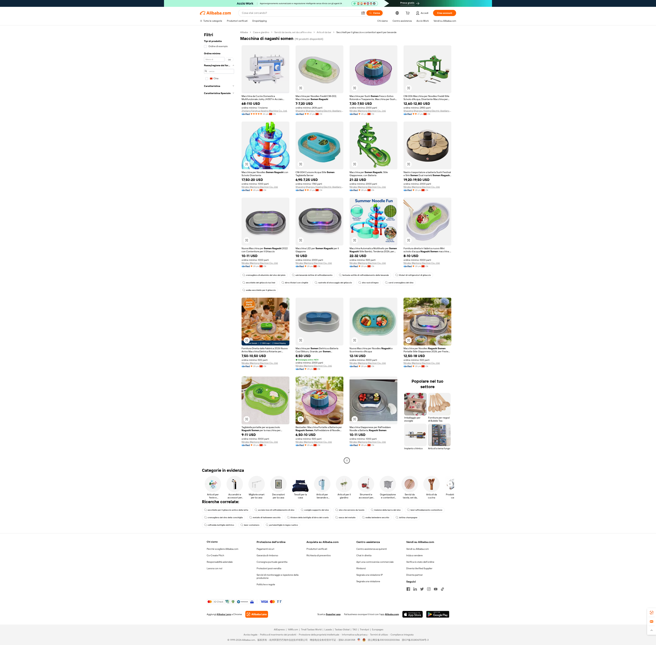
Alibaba (244, 32)
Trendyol (364, 629)
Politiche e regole (266, 584)
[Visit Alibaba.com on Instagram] (429, 589)
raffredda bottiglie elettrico (221, 525)
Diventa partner (414, 574)
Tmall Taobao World (311, 629)
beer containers (251, 525)
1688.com (293, 629)
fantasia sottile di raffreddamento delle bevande (365, 275)
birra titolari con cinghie (296, 282)
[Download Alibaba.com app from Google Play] (437, 614)
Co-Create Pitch (215, 555)
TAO (354, 629)
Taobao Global (342, 629)
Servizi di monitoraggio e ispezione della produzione (277, 576)
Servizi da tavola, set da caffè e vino (293, 32)
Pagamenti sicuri (265, 549)
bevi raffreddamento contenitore (426, 510)
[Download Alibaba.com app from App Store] (412, 614)
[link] (651, 612)
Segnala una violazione (368, 581)
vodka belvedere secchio (377, 517)
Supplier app (333, 614)
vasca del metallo (347, 517)
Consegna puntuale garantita (272, 562)
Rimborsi (361, 568)
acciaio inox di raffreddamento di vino (276, 510)
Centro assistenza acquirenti (371, 549)
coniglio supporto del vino (316, 510)
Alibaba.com (392, 614)
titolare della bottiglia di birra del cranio (309, 517)
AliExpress (279, 629)
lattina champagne (408, 517)
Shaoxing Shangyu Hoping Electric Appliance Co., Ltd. (319, 110)
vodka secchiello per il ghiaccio (261, 290)
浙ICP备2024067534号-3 (415, 640)
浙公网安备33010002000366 (384, 640)
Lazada (328, 629)
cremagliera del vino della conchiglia (225, 517)
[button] (363, 13)
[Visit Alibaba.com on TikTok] (442, 589)
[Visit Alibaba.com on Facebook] (408, 589)
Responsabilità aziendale (220, 562)
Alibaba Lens (224, 614)
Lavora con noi (214, 568)
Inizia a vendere (414, 555)
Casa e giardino (261, 32)
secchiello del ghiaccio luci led (260, 282)
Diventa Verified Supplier (419, 568)
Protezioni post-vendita (269, 568)
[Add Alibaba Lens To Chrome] (256, 614)
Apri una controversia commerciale (375, 562)
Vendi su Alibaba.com (417, 549)
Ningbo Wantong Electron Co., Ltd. (368, 110)
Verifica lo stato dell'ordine (420, 562)
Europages (377, 629)
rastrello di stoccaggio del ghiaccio (335, 282)
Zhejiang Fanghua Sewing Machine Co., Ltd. (264, 110)
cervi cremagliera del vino (400, 282)
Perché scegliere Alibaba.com (222, 549)
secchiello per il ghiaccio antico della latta (228, 510)
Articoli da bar (324, 32)
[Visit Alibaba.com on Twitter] (422, 589)
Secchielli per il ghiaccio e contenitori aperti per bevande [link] (366, 32)
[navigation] (219, 247)
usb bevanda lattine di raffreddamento (313, 275)
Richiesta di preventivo (318, 555)
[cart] (408, 13)
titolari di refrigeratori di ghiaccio (415, 275)
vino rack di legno (370, 282)
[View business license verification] (358, 640)
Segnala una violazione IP (369, 574)
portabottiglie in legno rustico (283, 525)
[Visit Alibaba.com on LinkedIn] (415, 589)
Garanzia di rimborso (267, 555)
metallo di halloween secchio (267, 517)
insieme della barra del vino (387, 510)
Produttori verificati (316, 549)
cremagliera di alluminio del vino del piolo (265, 275)
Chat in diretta (363, 555)
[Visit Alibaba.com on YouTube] (436, 589)
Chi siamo (212, 541)
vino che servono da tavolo (351, 510)
